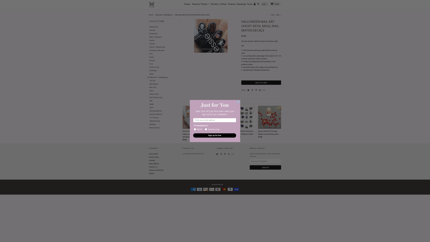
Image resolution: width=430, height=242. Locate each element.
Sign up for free (214, 135)
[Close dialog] (238, 102)
